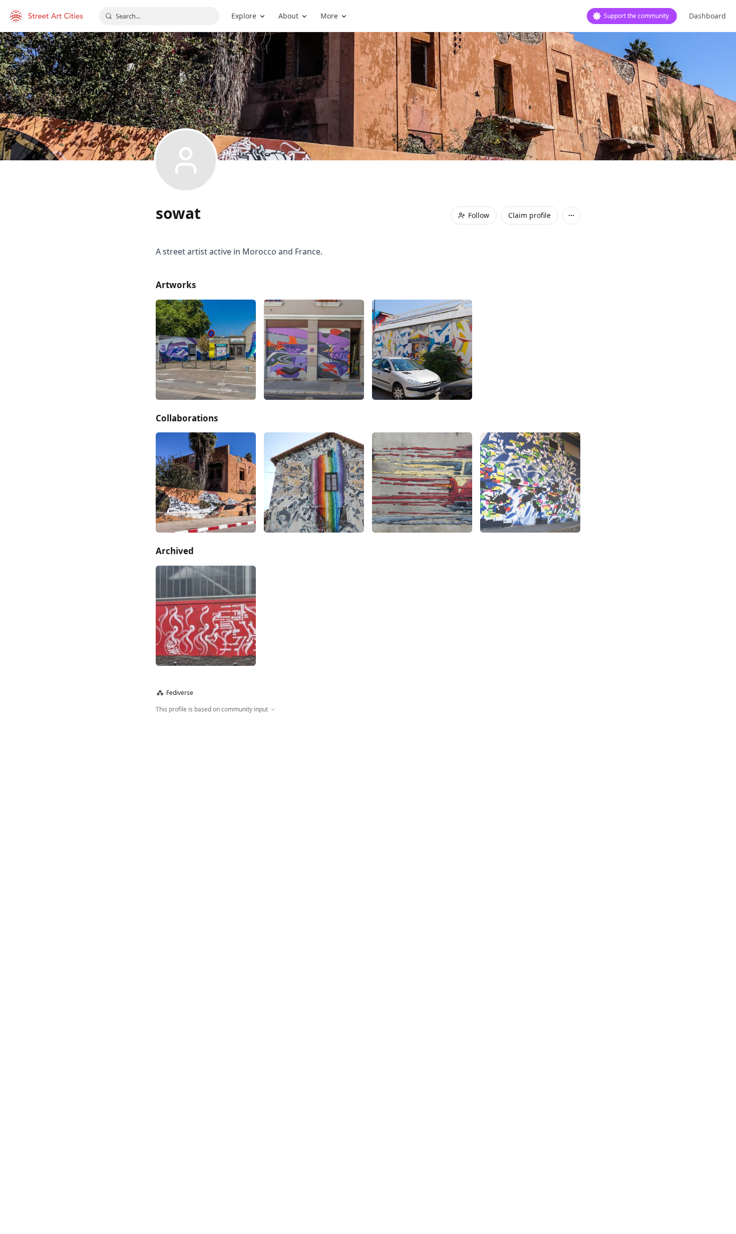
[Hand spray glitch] (530, 482)
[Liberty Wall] (206, 482)
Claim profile (529, 215)
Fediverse (175, 692)
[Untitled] (314, 350)
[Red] (206, 616)
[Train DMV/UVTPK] (422, 482)
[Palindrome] (422, 350)
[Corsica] (314, 482)
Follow (478, 215)
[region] (368, 822)
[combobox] (159, 16)
